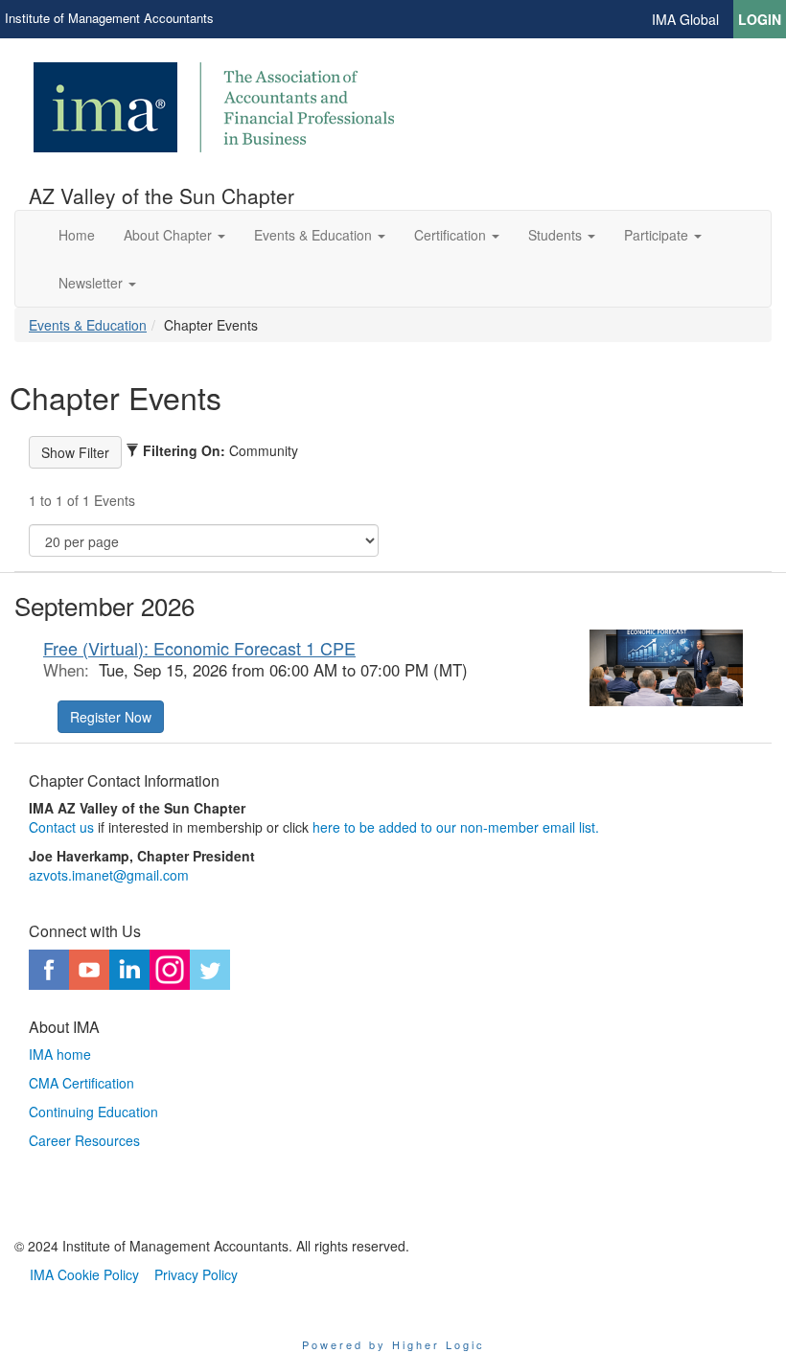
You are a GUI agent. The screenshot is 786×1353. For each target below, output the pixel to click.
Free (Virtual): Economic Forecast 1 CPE (199, 647)
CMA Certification (81, 1082)
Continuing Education (93, 1111)
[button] (174, 235)
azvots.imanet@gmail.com (109, 874)
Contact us (61, 827)
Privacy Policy (196, 1274)
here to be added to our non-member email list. (455, 827)
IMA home (60, 1054)
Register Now (110, 716)
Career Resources (84, 1140)
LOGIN (759, 19)
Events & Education (88, 324)
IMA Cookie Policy (84, 1274)
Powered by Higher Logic (393, 1344)
